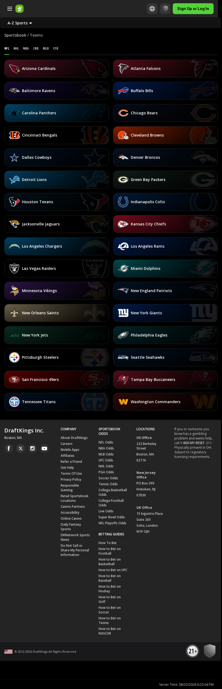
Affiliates (67, 455)
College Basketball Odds (113, 492)
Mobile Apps (70, 449)
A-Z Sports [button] (18, 22)
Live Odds (106, 511)
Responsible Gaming (70, 487)
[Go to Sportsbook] (19, 8)
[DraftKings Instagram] (32, 448)
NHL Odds (106, 466)
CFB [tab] (55, 48)
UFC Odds (106, 460)
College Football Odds (111, 502)
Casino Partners (73, 506)
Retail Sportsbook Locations (75, 498)
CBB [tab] (35, 48)
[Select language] (152, 8)
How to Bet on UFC (113, 570)
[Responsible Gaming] (165, 8)
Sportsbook (15, 35)
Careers (67, 443)
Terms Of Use (71, 473)
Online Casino (71, 518)
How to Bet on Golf (110, 599)
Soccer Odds (108, 478)
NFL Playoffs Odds (112, 523)
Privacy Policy (71, 479)
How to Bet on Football (110, 551)
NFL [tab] (6, 48)
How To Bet (108, 543)
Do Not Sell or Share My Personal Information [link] (75, 550)
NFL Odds (106, 442)
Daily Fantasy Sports (71, 526)
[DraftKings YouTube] (44, 448)
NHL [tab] (16, 48)
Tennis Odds (108, 484)
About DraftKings (74, 437)
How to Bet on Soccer (110, 609)
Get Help (67, 467)
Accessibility (70, 512)
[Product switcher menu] (9, 8)
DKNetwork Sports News (75, 537)
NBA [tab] (26, 48)
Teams (36, 35)
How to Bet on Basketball (110, 561)
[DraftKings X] (20, 448)
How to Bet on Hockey (110, 588)
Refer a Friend (71, 461)
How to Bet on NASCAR (110, 631)
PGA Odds (106, 472)
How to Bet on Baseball (110, 578)
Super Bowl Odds (112, 517)
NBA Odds (106, 448)
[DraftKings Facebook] (8, 448)
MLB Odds (106, 454)
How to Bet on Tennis (110, 620)
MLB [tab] (46, 48)
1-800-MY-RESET (192, 443)
